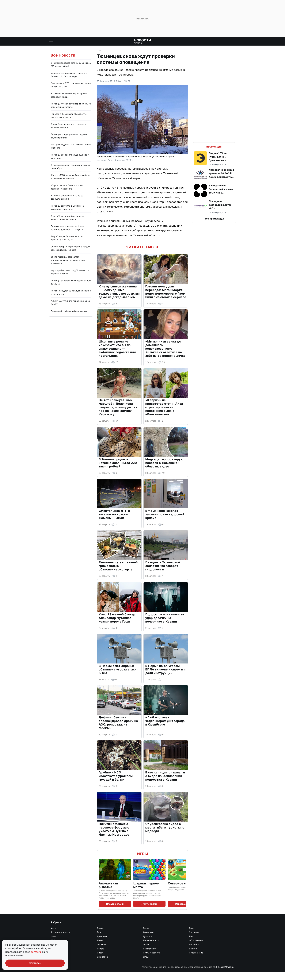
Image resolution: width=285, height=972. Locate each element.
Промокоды (214, 146)
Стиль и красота (151, 952)
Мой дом (55, 940)
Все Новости (63, 55)
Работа (100, 948)
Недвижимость (151, 940)
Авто (53, 928)
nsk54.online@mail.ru (223, 967)
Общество (56, 944)
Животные (148, 932)
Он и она (101, 944)
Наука (100, 940)
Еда (99, 932)
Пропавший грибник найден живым (69, 311)
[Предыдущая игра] (100, 869)
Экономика (102, 957)
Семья (54, 952)
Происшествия (58, 948)
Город (100, 50)
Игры (142, 854)
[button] (214, 158)
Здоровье (194, 932)
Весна (146, 928)
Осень (146, 944)
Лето (191, 936)
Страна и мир (196, 952)
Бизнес (100, 928)
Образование (196, 940)
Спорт (100, 952)
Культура (147, 936)
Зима (53, 936)
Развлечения (149, 948)
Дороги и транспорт (61, 932)
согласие (36, 951)
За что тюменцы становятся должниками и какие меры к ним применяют (68, 260)
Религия (193, 948)
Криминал (102, 936)
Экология (55, 957)
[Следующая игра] (184, 869)
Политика (194, 944)
